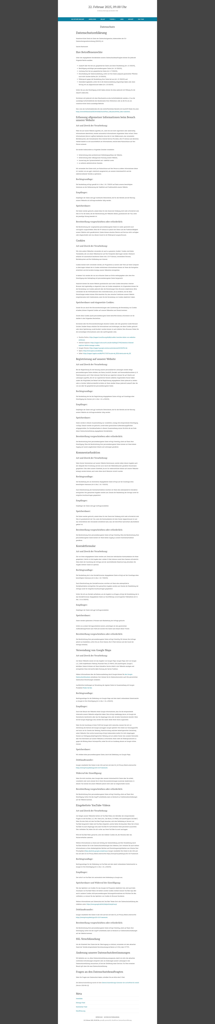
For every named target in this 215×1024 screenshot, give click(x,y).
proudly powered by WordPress (109, 1020)
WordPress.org (80, 1011)
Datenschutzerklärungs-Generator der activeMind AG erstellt (120, 983)
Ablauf (103, 19)
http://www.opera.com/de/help (93, 351)
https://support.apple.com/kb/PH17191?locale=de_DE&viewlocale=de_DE (107, 353)
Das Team (141, 19)
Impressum (99, 1017)
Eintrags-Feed (80, 1003)
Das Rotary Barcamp (77, 19)
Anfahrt (130, 19)
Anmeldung (92, 19)
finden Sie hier (87, 688)
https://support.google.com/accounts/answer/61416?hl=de (108, 348)
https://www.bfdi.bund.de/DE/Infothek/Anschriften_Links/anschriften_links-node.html (103, 112)
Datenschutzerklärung (111, 1017)
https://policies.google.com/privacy (96, 851)
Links (122, 19)
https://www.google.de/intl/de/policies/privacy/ (102, 904)
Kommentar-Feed (81, 1007)
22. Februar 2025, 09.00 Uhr (107, 7)
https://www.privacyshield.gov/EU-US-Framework (91, 768)
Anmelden (79, 998)
